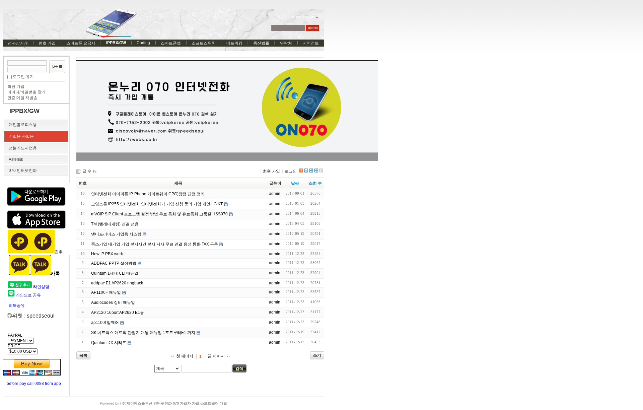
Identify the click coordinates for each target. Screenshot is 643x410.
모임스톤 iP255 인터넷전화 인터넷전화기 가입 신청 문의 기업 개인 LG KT (157, 204)
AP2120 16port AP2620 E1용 (117, 312)
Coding (143, 43)
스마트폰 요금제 (80, 43)
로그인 (291, 171)
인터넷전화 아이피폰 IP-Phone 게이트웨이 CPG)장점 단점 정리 (148, 194)
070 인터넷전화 (23, 170)
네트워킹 (234, 43)
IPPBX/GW (116, 43)
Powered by (163, 403)
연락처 (286, 43)
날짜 (295, 183)
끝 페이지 (216, 356)
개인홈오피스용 (23, 124)
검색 (239, 368)
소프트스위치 (204, 43)
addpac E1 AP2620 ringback (117, 283)
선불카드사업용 (23, 148)
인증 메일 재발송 (22, 97)
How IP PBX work (107, 254)
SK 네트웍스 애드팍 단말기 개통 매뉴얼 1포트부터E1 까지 (143, 332)
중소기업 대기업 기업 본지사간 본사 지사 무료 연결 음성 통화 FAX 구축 (154, 244)
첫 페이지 (184, 356)
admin (274, 193)
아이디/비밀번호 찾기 (26, 92)
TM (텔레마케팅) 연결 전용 (115, 224)
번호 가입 (47, 43)
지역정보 (311, 43)
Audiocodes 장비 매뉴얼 (113, 302)
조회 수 (315, 183)
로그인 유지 (23, 76)
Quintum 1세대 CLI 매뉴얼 (114, 273)
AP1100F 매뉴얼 (106, 292)
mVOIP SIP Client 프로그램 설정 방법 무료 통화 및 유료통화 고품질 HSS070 (159, 214)
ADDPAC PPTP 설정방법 (113, 263)
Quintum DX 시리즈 (108, 342)
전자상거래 (18, 43)
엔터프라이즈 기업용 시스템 (116, 234)
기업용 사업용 (21, 136)
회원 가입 (15, 86)
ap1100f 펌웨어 (105, 322)
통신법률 (261, 43)
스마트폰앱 (171, 43)
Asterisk (16, 159)
